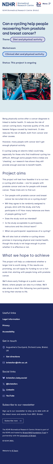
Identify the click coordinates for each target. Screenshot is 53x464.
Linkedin (10, 390)
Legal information (11, 319)
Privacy (6, 325)
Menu (45, 4)
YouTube (10, 396)
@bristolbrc (12, 384)
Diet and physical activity (27, 39)
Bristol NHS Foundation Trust (34, 433)
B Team (15, 451)
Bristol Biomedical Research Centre (18, 4)
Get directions (13, 356)
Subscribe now (11, 421)
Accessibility (8, 331)
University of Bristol (28, 436)
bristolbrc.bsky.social (16, 378)
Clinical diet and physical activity (24, 54)
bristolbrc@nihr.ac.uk (16, 362)
